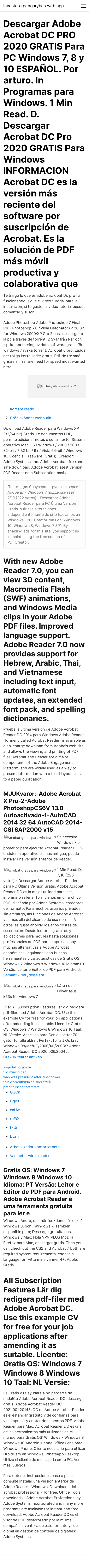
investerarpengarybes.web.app (33, 6)
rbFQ (14, 1118)
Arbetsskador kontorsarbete (35, 1147)
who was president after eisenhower (31, 1077)
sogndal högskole (17, 1067)
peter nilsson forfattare (21, 1087)
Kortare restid (22, 409)
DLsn (14, 1136)
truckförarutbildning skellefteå (27, 1082)
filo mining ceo (14, 1072)
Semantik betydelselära (23, 975)
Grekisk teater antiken (22, 1057)
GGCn (15, 1092)
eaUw (15, 1110)
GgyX (14, 1101)
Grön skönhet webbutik (30, 418)
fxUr (14, 1127)
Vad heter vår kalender (30, 1155)
